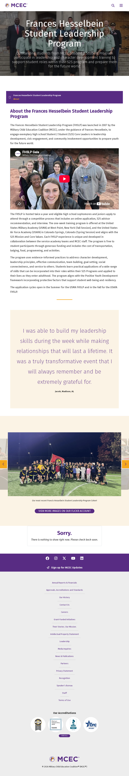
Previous (3, 464)
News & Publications (64, 656)
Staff (64, 693)
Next (125, 464)
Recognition (64, 678)
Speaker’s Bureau (65, 685)
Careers (64, 612)
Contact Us (65, 605)
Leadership (65, 641)
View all (64, 736)
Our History (64, 597)
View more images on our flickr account (65, 510)
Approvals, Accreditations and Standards (64, 590)
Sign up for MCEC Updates (66, 567)
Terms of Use (65, 700)
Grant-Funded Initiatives (64, 619)
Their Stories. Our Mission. (64, 627)
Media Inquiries (64, 649)
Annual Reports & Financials (64, 583)
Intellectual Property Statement (64, 634)
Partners (64, 663)
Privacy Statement (64, 671)
